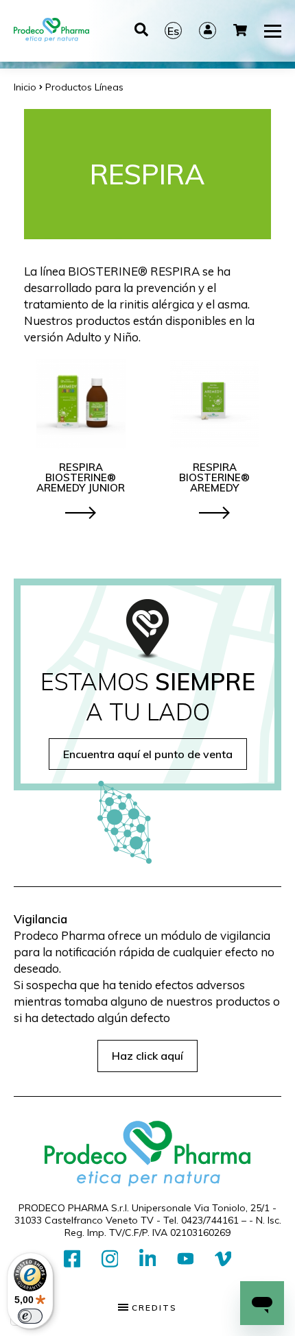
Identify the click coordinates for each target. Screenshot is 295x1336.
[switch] (30, 1316)
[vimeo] (223, 1259)
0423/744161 (210, 1220)
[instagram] (110, 1259)
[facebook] (72, 1259)
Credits (152, 1308)
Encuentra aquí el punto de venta (148, 754)
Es (173, 31)
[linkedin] (147, 1259)
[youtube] (185, 1259)
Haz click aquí (147, 1055)
